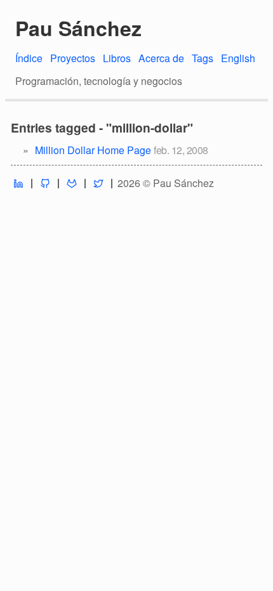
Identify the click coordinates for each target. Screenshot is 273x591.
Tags (202, 58)
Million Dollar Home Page (93, 150)
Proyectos (72, 58)
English (238, 58)
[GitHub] (45, 183)
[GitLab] (71, 183)
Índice (29, 58)
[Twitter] (98, 183)
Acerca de (161, 58)
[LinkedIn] (18, 183)
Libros (117, 58)
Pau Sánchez (78, 27)
